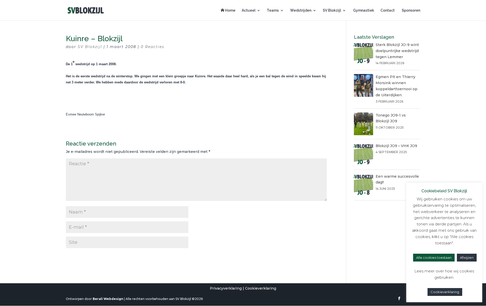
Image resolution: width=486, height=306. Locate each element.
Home (229, 10)
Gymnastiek (363, 10)
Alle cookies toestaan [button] (434, 257)
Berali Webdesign (108, 299)
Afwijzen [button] (467, 257)
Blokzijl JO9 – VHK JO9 (396, 146)
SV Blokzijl (332, 10)
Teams (273, 10)
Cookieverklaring (260, 288)
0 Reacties (152, 46)
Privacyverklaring (226, 288)
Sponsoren (410, 10)
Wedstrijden (300, 10)
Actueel (248, 10)
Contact (387, 10)
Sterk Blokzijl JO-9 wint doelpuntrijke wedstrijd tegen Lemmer (397, 50)
